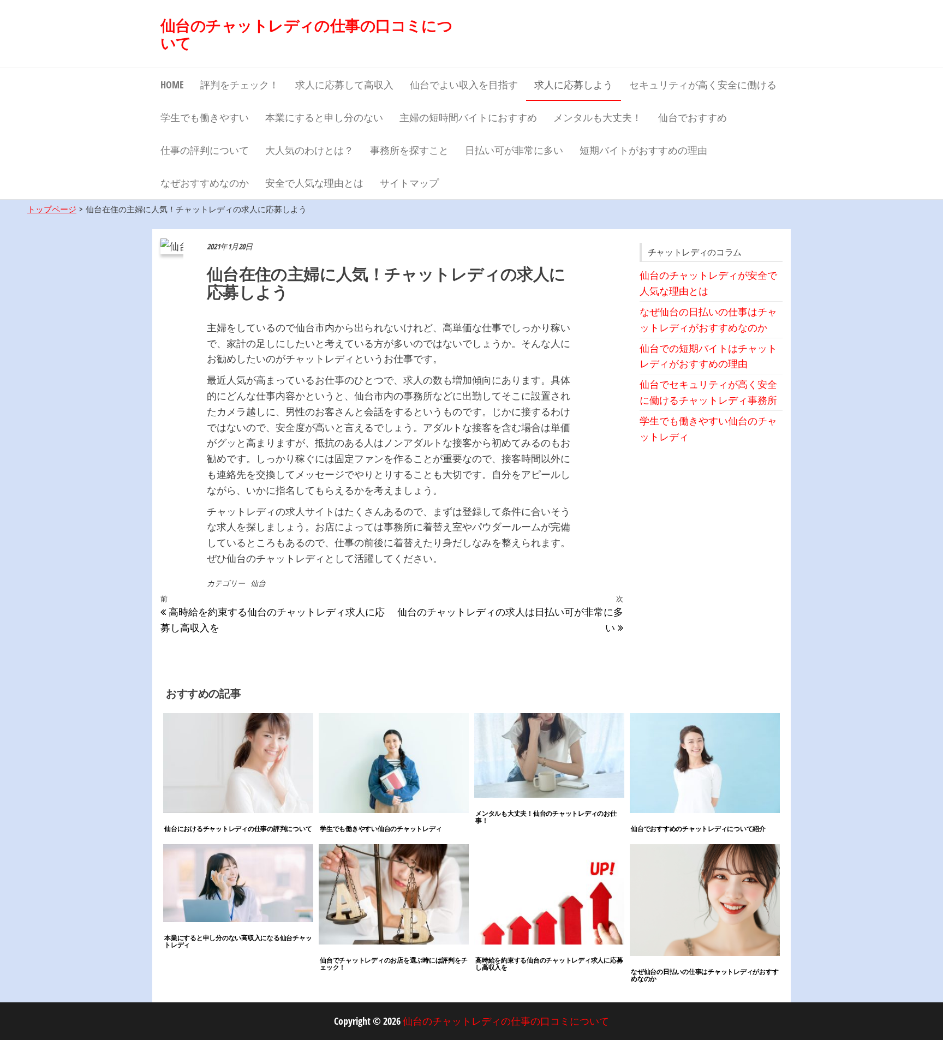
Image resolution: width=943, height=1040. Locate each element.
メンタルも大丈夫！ (597, 117)
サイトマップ (409, 182)
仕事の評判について (204, 150)
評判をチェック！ (239, 84)
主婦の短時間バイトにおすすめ (468, 117)
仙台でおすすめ (692, 117)
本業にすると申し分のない (324, 117)
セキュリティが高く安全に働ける (703, 84)
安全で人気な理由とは (314, 182)
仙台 (258, 583)
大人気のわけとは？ (309, 150)
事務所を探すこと (409, 150)
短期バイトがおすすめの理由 (643, 150)
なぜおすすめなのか (204, 182)
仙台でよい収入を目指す (464, 84)
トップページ (51, 209)
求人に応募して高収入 (344, 84)
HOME (172, 84)
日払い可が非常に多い (514, 150)
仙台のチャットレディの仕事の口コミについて (306, 34)
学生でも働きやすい (204, 117)
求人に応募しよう (573, 84)
